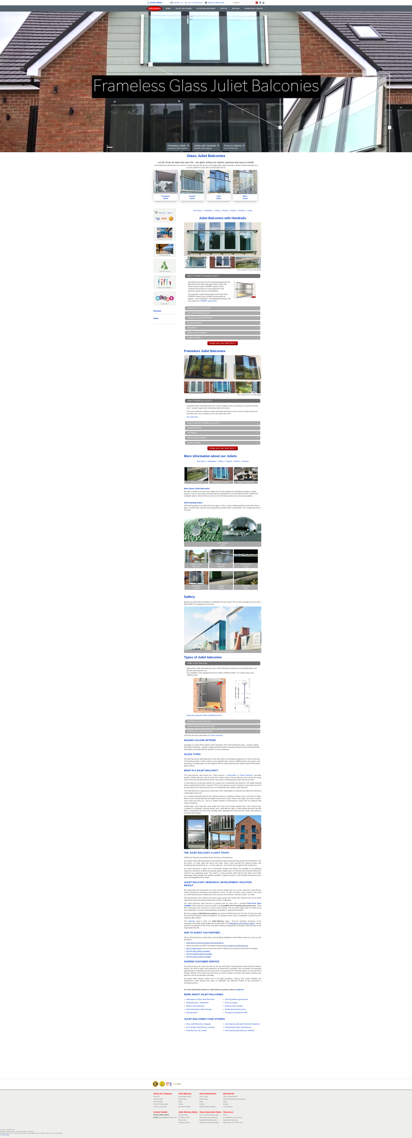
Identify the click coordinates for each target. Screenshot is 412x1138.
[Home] (155, 8)
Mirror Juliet (182, 1120)
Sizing (249, 210)
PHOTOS (223, 8)
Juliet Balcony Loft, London (196, 1030)
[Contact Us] (164, 305)
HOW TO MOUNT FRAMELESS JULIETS (203, 423)
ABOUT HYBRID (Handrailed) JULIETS (203, 276)
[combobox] (245, 2)
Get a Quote (203, 1096)
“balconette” (231, 775)
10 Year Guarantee (159, 1106)
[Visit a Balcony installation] (164, 289)
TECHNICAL (192, 328)
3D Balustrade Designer (207, 1106)
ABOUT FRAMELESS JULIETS (199, 401)
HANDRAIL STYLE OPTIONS (198, 308)
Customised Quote (184, 1096)
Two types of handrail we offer (236, 1012)
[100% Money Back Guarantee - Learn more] (170, 218)
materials (191, 921)
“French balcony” (246, 775)
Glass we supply (231, 1003)
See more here (192, 417)
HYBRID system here (208, 301)
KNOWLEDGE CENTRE (254, 8)
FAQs (180, 1101)
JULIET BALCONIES (184, 8)
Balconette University (230, 1120)
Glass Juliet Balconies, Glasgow (198, 1024)
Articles (233, 210)
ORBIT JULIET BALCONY (197, 663)
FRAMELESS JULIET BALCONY (200, 731)
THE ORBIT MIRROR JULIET (198, 313)
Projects (225, 210)
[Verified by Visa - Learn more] (158, 218)
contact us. (239, 990)
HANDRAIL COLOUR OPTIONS (199, 318)
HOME (168, 8)
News (155, 318)
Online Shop (182, 1099)
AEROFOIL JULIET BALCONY (199, 721)
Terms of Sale (158, 1099)
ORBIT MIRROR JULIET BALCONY (201, 726)
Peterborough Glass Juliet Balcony (238, 1027)
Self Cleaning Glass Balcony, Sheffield (239, 1030)
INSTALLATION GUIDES (197, 333)
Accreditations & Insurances (232, 1117)
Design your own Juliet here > (223, 343)
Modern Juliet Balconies (195, 1006)
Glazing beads (191, 1012)
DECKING (236, 8)
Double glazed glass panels (235, 1009)
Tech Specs (197, 210)
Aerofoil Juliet (182, 1115)
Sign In (169, 213)
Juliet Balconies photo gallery (222, 651)
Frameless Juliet (183, 1117)
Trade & (246, 482)
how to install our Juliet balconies (235, 946)
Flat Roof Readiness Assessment (234, 1099)
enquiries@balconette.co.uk (167, 1117)
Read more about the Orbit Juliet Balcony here (204, 715)
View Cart (162, 213)
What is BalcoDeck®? (230, 1096)
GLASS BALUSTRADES (206, 8)
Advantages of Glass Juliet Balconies (200, 999)
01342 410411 (5, 1135)
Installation (208, 210)
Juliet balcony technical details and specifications (205, 943)
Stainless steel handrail (234, 1006)
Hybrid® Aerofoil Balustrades (209, 1122)
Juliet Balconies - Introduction (197, 1003)
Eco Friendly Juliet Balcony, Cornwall (200, 1027)
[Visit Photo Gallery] (164, 256)
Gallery (217, 210)
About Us (156, 1096)
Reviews (242, 210)
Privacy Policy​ (158, 1101)
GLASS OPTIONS (194, 323)
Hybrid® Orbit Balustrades (208, 1120)
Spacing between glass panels (236, 999)
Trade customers (216, 735)
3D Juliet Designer (184, 1106)
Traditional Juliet (183, 1122)
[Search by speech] (257, 2)
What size (221, 482)
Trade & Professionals (160, 1104)
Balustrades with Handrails (208, 1117)
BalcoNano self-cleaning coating (242, 923)
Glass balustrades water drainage (199, 1009)
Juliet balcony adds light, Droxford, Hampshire (242, 1024)
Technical (196, 482)
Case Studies (227, 1106)
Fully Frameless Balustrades (209, 1115)
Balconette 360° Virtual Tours (233, 1122)
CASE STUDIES (193, 338)
